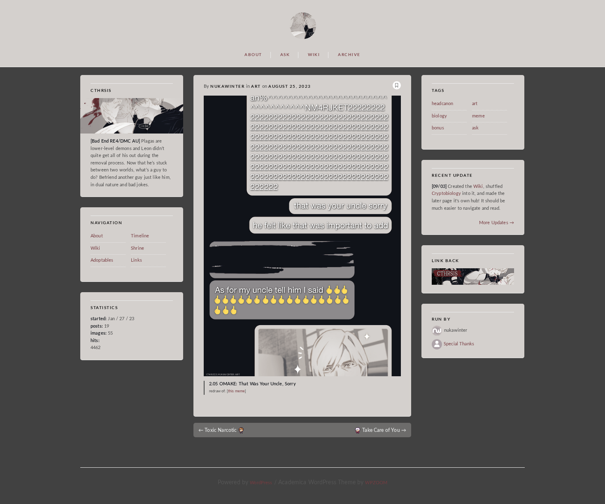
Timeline (140, 236)
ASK (285, 55)
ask (475, 128)
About (97, 236)
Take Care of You (384, 430)
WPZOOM (376, 483)
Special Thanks (459, 344)
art (256, 86)
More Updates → (496, 222)
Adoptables (102, 260)
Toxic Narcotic (217, 430)
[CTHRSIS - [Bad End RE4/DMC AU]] (302, 25)
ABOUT (253, 55)
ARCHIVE (349, 55)
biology (439, 116)
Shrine (137, 248)
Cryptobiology (447, 193)
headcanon (442, 103)
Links (136, 260)
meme (478, 116)
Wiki (95, 248)
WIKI (314, 55)
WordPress (261, 483)
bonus (438, 128)
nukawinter (227, 86)
